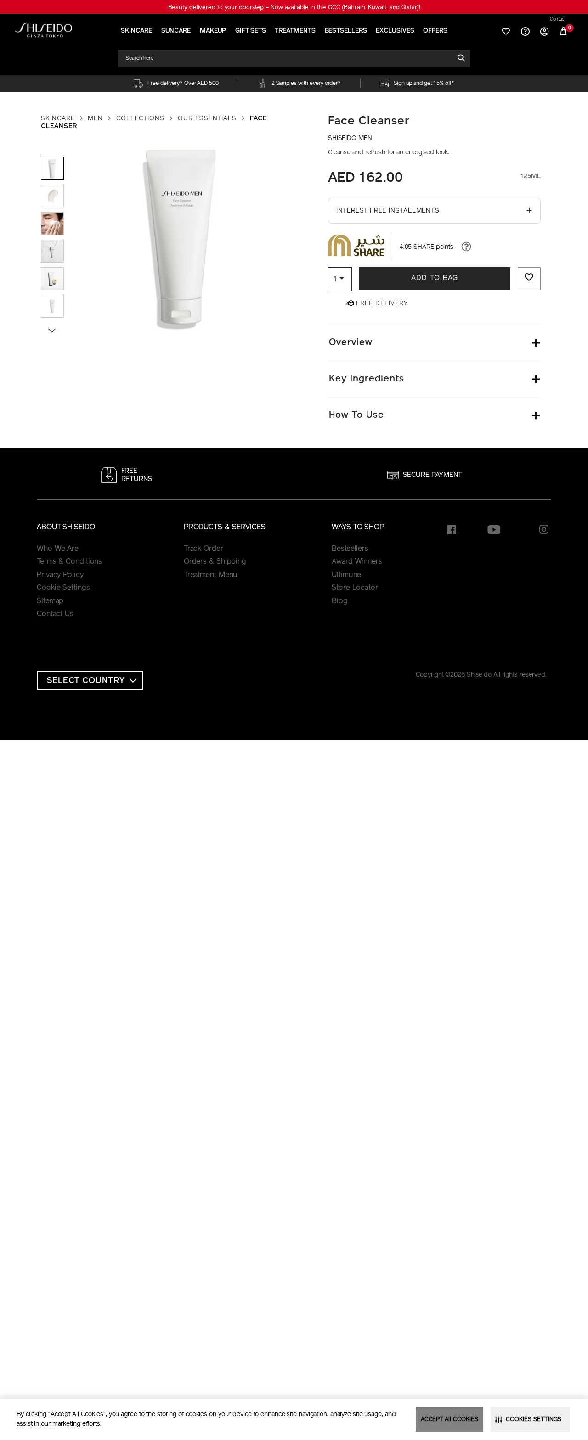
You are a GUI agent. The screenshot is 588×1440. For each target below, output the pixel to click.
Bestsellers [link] (350, 549)
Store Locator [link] (355, 588)
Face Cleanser (369, 121)
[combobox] (290, 58)
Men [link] (95, 118)
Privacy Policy (60, 575)
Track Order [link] (203, 549)
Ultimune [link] (346, 575)
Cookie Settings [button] (63, 588)
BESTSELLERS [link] (346, 31)
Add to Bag (434, 278)
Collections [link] (140, 118)
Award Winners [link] (357, 562)
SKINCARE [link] (136, 31)
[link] (43, 30)
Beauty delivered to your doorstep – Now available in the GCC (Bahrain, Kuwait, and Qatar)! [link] (294, 8)
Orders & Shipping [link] (215, 562)
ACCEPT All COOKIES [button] (449, 1420)
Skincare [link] (58, 118)
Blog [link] (340, 601)
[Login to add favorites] (529, 278)
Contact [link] (557, 19)
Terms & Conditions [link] (69, 562)
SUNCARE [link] (176, 31)
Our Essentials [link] (207, 118)
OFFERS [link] (435, 31)
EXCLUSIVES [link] (395, 31)
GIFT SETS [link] (250, 31)
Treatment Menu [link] (211, 575)
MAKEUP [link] (213, 31)
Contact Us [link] (55, 614)
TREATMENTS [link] (295, 31)
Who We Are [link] (58, 549)
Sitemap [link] (50, 601)
